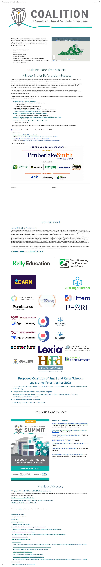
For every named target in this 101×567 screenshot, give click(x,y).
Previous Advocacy (15, 562)
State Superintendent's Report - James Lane (22, 552)
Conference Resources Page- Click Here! (21, 524)
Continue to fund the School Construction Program (23, 532)
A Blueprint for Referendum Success (19, 516)
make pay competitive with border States (21, 539)
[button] (99, 2)
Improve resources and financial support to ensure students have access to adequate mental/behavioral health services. (39, 534)
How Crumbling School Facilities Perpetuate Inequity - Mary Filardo (28, 554)
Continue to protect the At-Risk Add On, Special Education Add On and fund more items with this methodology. (36, 529)
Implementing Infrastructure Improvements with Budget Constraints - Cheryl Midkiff (32, 547)
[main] (30, 50)
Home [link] (93, 2)
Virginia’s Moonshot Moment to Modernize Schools (23, 564)
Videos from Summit (16, 542)
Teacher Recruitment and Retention (20, 537)
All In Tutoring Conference (17, 522)
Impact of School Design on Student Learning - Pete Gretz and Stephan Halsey (30, 549)
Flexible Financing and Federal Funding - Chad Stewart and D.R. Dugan (28, 557)
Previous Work (14, 519)
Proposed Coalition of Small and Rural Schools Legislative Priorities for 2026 (28, 527)
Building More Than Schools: (17, 514)
